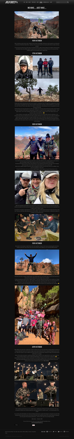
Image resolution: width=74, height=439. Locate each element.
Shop (51, 2)
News (38, 2)
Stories (41, 2)
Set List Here (46, 360)
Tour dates (34, 2)
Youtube (61, 431)
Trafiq (63, 436)
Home (6, 431)
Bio (24, 2)
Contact (30, 431)
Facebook (50, 431)
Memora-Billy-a (46, 2)
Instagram (67, 431)
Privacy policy (14, 436)
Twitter (55, 431)
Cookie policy (19, 436)
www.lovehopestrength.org (37, 422)
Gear (27, 2)
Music (30, 2)
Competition (34, 431)
